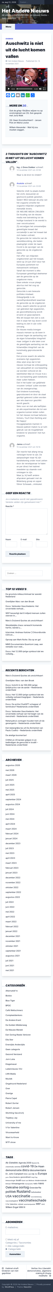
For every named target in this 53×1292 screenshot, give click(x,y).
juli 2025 (10, 780)
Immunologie (10, 1180)
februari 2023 (12, 868)
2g (24, 105)
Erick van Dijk (29, 1174)
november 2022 (13, 882)
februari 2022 (12, 926)
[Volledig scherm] (44, 89)
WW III (22, 1207)
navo (41, 1183)
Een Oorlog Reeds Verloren (18, 1034)
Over (8, 1088)
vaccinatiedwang (36, 1197)
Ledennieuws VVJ (14, 1069)
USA (9, 1196)
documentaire (38, 1170)
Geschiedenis (14, 1177)
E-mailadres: (12, 1227)
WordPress (9, 1287)
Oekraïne (12, 1187)
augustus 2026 (13, 765)
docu (25, 1170)
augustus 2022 (13, 897)
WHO (43, 1204)
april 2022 (10, 916)
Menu (8, 26)
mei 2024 (10, 819)
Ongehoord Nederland (16, 1083)
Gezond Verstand (14, 1054)
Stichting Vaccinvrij (15, 1113)
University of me (13, 1122)
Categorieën (14, 1249)
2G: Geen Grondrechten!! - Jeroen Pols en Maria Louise (25, 121)
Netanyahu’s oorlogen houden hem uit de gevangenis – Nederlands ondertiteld (25, 722)
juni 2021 (10, 965)
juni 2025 (10, 785)
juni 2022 (10, 907)
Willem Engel (12, 1207)
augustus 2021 (13, 955)
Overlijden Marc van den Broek (20, 680)
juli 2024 (10, 809)
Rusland (23, 1191)
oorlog (24, 1187)
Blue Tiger (10, 1000)
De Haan (39, 1166)
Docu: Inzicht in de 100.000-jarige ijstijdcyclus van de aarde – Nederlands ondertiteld (24, 687)
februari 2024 (12, 833)
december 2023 (13, 843)
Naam (8, 539)
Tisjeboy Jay (11, 1118)
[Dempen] (40, 89)
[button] (26, 80)
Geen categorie (13, 1049)
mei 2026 (10, 770)
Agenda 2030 (24, 1163)
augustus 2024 (13, 804)
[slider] (24, 88)
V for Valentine (12, 1127)
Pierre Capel (11, 1098)
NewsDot (27, 1287)
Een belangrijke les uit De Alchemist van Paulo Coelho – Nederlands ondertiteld (24, 729)
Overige (9, 39)
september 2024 (13, 799)
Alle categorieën (15, 1246)
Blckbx (9, 995)
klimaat (8, 1184)
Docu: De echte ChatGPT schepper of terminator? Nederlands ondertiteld (23, 705)
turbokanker (36, 1192)
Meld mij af (13, 1239)
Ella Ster (9, 1039)
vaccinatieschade (32, 1200)
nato (35, 1183)
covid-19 (27, 1166)
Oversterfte (35, 1187)
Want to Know (12, 1137)
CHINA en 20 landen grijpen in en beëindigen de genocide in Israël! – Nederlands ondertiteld (22, 742)
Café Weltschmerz (14, 1010)
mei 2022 (10, 911)
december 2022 (13, 877)
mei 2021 (10, 970)
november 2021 (13, 941)
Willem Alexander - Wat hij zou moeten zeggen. (23, 128)
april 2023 (10, 858)
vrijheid (20, 1204)
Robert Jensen (12, 1108)
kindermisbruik (40, 1180)
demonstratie (14, 1170)
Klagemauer (11, 1064)
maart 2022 (11, 921)
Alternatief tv (12, 990)
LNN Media (11, 1074)
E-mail (24, 539)
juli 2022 (10, 902)
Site (38, 539)
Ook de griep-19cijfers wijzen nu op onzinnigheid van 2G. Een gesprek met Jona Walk (26, 113)
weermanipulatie (29, 1204)
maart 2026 (11, 775)
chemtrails (10, 1167)
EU (36, 1174)
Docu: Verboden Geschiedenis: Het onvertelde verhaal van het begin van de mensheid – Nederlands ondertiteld (24, 713)
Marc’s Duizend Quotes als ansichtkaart (24, 675)
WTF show (11, 1142)
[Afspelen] (9, 89)
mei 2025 (10, 789)
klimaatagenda (17, 1184)
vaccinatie (21, 1196)
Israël (18, 1180)
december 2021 (13, 936)
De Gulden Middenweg (16, 1025)
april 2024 (10, 824)
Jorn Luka (10, 1059)
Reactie (10, 506)
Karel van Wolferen (28, 1180)
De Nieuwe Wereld (14, 1030)
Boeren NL (35, 1163)
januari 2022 (11, 931)
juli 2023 (10, 848)
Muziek (9, 1078)
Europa (42, 1173)
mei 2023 (10, 853)
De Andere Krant (13, 1020)
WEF (38, 1204)
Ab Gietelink (12, 1162)
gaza (7, 1177)
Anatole (20, 183)
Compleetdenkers (14, 1015)
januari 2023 (11, 872)
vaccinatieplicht (12, 1201)
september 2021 (13, 951)
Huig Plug (34, 1177)
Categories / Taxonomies (18, 1242)
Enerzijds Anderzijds (15, 1044)
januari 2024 (11, 838)
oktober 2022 (12, 887)
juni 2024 (10, 814)
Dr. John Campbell (14, 1174)
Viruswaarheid (12, 1132)
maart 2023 (11, 863)
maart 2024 (11, 829)
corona (17, 1167)
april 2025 (10, 794)
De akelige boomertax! (16, 735)
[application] (26, 79)
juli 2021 (9, 960)
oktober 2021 (12, 946)
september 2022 (13, 892)
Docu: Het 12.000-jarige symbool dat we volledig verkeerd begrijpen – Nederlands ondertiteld (25, 697)
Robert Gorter (12, 1103)
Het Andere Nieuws (25, 11)
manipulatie (29, 1184)
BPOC (8, 1005)
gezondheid (25, 1177)
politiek (11, 1191)
